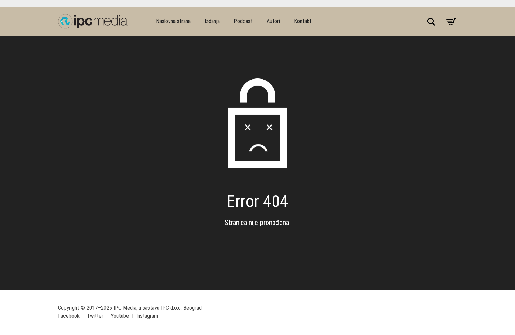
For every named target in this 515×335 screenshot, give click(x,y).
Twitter (95, 316)
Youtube (120, 316)
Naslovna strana (173, 21)
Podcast (243, 21)
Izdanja (212, 21)
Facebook (69, 316)
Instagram (147, 316)
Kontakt (302, 21)
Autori (273, 21)
